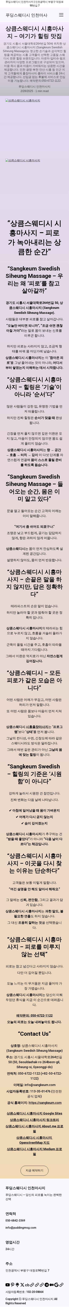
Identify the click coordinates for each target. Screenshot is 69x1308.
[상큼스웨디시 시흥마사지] (34, 127)
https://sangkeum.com (45, 1103)
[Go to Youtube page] (7, 1285)
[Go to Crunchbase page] (27, 1285)
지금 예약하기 (34, 1170)
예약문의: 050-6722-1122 (34, 1015)
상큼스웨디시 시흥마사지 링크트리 (34, 1120)
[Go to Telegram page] (47, 1285)
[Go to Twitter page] (22, 1285)
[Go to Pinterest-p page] (12, 1285)
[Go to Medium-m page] (52, 1285)
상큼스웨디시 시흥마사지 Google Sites (34, 1113)
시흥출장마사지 (37, 727)
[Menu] (61, 14)
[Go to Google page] (56, 1285)
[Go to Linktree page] (17, 1285)
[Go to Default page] (32, 1285)
